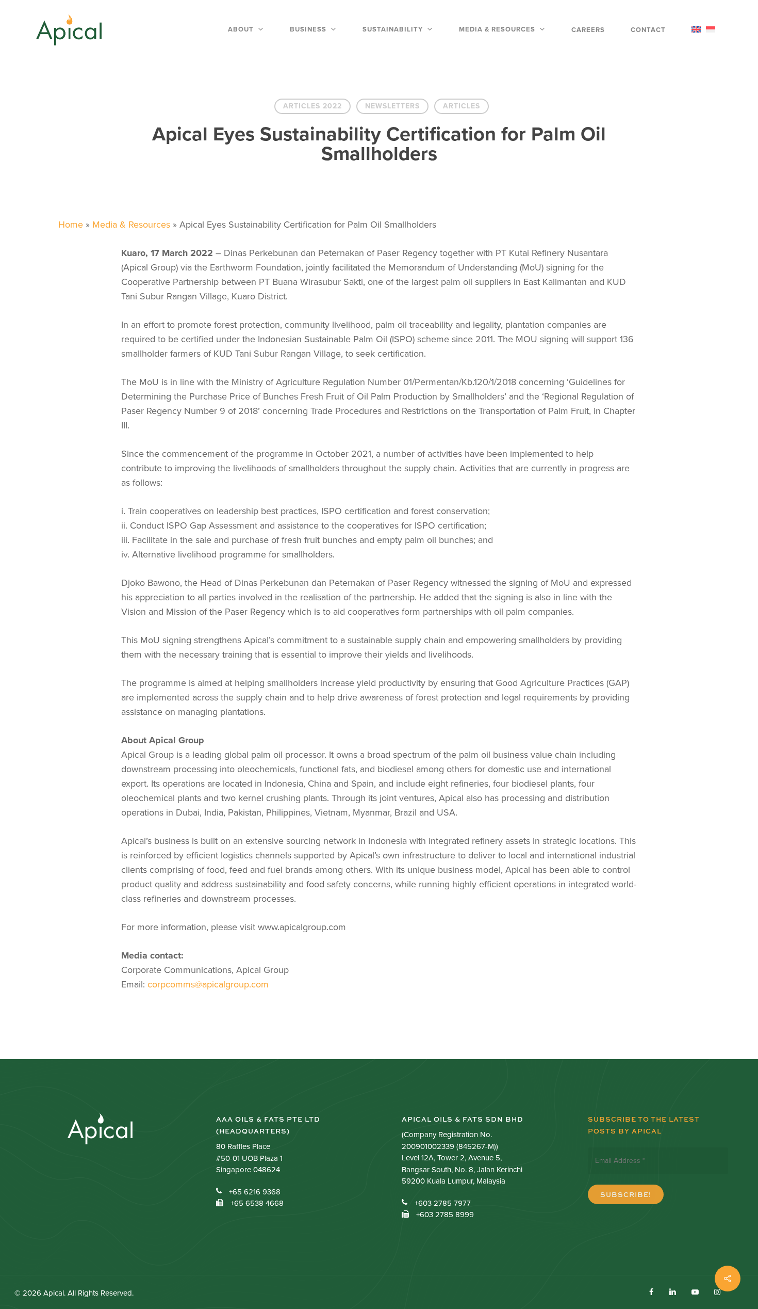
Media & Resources (131, 224)
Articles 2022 (312, 106)
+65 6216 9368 (255, 1191)
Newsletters (392, 106)
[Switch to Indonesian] (710, 30)
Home (70, 224)
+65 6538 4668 (257, 1203)
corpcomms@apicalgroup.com (208, 984)
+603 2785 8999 (445, 1214)
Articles (461, 106)
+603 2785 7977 (443, 1203)
